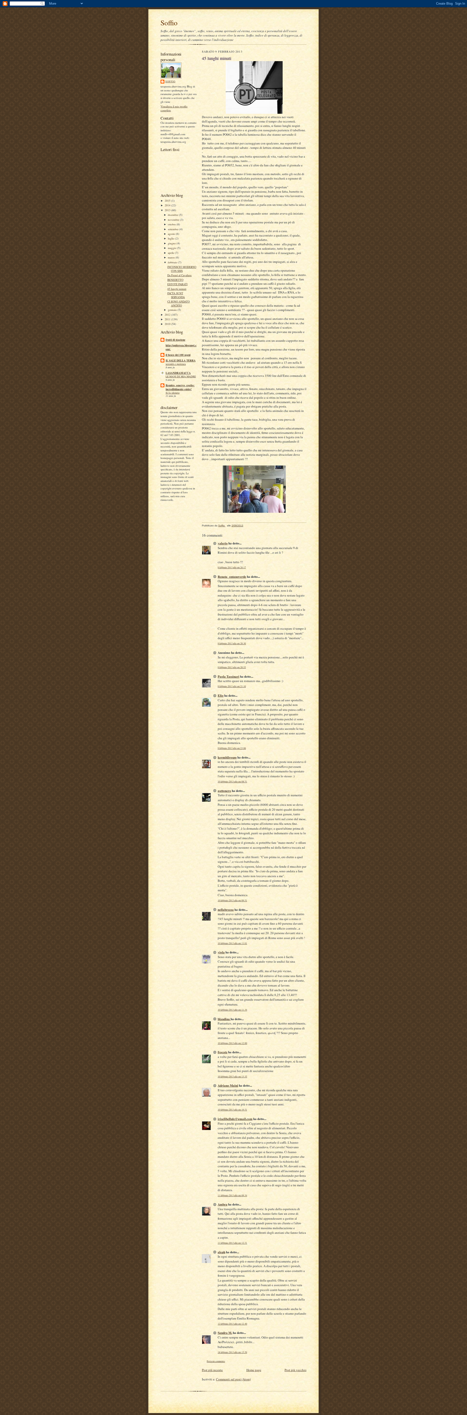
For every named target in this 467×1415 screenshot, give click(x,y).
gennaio (173, 310)
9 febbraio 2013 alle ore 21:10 (232, 686)
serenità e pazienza (176, 364)
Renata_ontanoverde (232, 576)
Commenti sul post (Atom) (233, 1379)
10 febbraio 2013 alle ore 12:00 (232, 1043)
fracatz (222, 1052)
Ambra (222, 1204)
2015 (168, 200)
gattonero (224, 790)
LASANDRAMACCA (178, 373)
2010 (168, 324)
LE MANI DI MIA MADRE (181, 376)
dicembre (173, 215)
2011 (168, 319)
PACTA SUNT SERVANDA (176, 295)
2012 (168, 314)
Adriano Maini (228, 1085)
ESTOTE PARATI (177, 284)
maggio (172, 248)
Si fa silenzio (173, 392)
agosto (172, 234)
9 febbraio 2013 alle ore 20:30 (232, 643)
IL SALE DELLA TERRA (181, 360)
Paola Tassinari (228, 676)
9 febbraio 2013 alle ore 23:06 (232, 748)
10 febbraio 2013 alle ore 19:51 (232, 1109)
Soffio (169, 22)
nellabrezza (226, 909)
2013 (168, 210)
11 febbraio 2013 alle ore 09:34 (232, 1195)
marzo (172, 257)
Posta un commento (216, 1361)
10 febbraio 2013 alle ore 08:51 (232, 781)
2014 (168, 205)
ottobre (172, 224)
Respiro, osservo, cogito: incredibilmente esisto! (180, 387)
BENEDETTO (175, 280)
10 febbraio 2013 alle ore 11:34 (232, 1009)
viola (221, 952)
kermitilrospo (227, 757)
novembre (174, 219)
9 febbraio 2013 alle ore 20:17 (232, 567)
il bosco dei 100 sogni (178, 355)
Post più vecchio (295, 1370)
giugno (172, 243)
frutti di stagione (175, 340)
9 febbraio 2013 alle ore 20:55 (232, 667)
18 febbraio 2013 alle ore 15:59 (232, 1352)
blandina (224, 1018)
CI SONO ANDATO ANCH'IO (178, 303)
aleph (221, 1252)
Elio (221, 695)
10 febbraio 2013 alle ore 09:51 (232, 900)
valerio (223, 543)
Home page (253, 1370)
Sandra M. (225, 1332)
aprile (171, 253)
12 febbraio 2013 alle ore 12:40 (232, 1323)
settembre (173, 229)
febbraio (173, 262)
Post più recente (212, 1370)
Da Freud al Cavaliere (179, 275)
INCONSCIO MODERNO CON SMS (181, 269)
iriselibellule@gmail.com (235, 1118)
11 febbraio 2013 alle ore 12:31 (232, 1242)
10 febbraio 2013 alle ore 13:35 (232, 1076)
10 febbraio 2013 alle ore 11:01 (232, 943)
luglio (171, 238)
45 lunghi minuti (176, 289)
